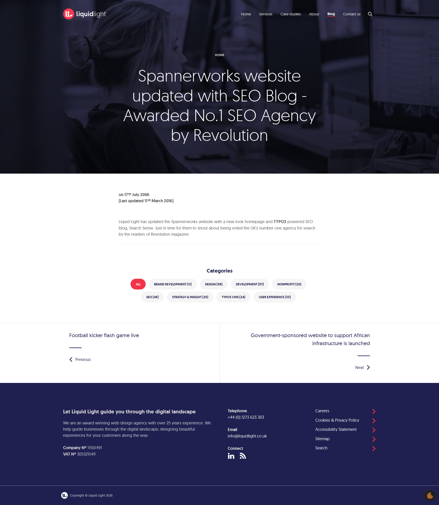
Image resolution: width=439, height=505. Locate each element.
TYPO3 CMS (233, 297)
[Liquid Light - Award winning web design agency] (84, 14)
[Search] (370, 14)
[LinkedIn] (231, 456)
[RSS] (243, 456)
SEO (152, 297)
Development (250, 284)
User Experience (275, 297)
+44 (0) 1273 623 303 (246, 417)
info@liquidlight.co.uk (247, 436)
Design (213, 284)
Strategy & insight (190, 297)
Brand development (173, 284)
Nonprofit (289, 284)
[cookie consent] (429, 495)
